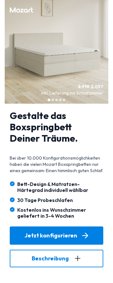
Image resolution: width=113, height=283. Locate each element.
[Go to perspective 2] (52, 100)
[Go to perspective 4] (60, 100)
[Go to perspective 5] (64, 100)
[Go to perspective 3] (56, 100)
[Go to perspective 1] (49, 100)
